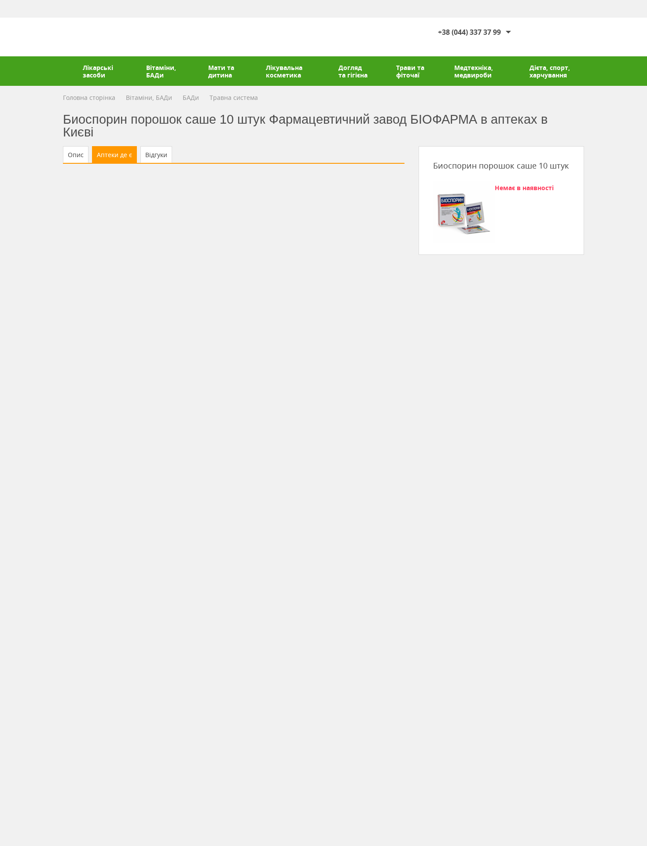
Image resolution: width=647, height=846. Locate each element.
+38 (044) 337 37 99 (469, 32)
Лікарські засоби (98, 71)
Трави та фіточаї (410, 71)
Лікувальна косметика (284, 71)
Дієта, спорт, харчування (549, 71)
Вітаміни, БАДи (161, 71)
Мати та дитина (221, 71)
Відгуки (156, 155)
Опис (76, 155)
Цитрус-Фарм (89, 37)
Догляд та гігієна (353, 71)
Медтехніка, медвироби (473, 71)
